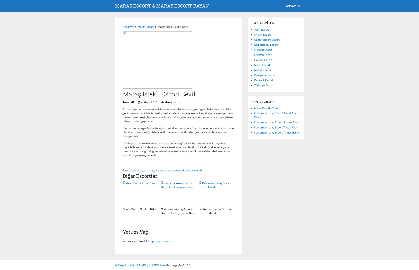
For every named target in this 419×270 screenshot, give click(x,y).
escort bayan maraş (142, 170)
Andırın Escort (262, 34)
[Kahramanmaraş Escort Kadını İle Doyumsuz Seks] (178, 193)
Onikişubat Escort (264, 75)
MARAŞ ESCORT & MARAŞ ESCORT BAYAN (162, 6)
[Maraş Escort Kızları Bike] (140, 193)
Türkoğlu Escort (263, 85)
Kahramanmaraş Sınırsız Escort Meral (216, 211)
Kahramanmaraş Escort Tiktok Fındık (276, 127)
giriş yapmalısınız (161, 241)
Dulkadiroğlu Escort (266, 44)
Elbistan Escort (263, 55)
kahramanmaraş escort (170, 170)
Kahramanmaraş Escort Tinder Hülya (276, 132)
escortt (129, 102)
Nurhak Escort (262, 70)
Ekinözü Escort (263, 49)
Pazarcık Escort (263, 80)
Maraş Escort (172, 102)
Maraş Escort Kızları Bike (139, 209)
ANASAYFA (293, 5)
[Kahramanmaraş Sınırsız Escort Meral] (217, 193)
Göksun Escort (263, 60)
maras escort (194, 170)
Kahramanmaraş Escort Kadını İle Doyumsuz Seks (178, 211)
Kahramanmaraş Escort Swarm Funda (277, 122)
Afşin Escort (261, 29)
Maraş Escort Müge (266, 108)
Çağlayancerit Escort (267, 39)
